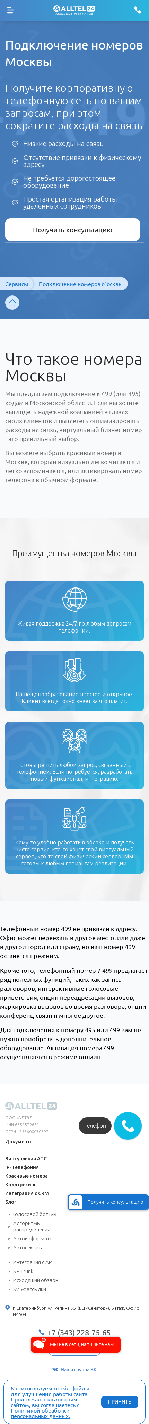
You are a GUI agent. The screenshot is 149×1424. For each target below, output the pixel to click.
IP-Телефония (22, 1167)
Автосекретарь (31, 1247)
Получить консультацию (72, 229)
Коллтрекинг (20, 1184)
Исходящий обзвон (35, 1280)
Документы (19, 1141)
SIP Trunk (23, 1271)
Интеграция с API (33, 1262)
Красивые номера (26, 1176)
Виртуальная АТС (26, 1158)
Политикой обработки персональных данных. (40, 1413)
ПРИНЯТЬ (119, 1402)
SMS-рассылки (29, 1289)
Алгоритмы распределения (31, 1226)
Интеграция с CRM (27, 1193)
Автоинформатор (34, 1238)
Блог (10, 1202)
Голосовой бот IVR (34, 1214)
